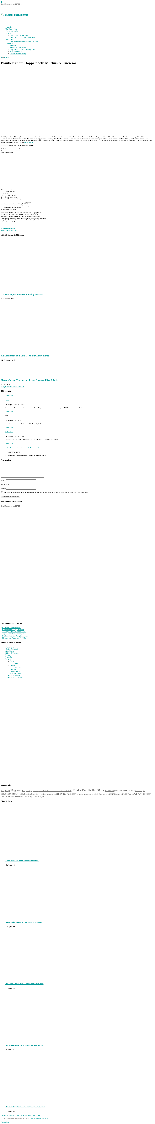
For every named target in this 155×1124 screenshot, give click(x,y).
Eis (2, 228)
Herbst (22, 794)
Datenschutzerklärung (18, 54)
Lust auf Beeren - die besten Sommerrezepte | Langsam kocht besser (23, 447)
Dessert (35, 791)
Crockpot (29, 791)
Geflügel (130, 790)
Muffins (6, 228)
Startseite (8, 27)
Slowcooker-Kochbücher (14, 677)
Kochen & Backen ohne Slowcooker (23, 37)
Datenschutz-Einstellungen (39, 1118)
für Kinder (109, 790)
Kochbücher (9, 651)
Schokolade (93, 794)
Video (7, 796)
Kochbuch (43, 794)
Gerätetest (138, 791)
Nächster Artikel (18, 387)
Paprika (79, 794)
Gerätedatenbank (8, 630)
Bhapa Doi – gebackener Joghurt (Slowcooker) (23, 922)
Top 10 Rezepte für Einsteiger (13, 634)
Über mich (9, 39)
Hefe (16, 794)
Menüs (7, 655)
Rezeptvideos (15, 671)
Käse (64, 794)
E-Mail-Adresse (6, 484)
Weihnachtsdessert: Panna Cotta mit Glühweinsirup (25, 356)
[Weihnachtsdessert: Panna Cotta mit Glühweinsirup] (32, 351)
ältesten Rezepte (29, 142)
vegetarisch (145, 793)
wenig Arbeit (23, 796)
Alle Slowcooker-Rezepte (19, 35)
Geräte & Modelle (11, 649)
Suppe (124, 793)
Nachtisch (71, 793)
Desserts (7, 57)
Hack (144, 791)
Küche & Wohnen (11, 653)
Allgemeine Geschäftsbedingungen (22, 49)
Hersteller (20, 630)
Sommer (12, 228)
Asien (2, 791)
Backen (12, 661)
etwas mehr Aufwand (60, 791)
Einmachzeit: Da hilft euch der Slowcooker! (22, 861)
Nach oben (5, 1122)
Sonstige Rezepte (16, 673)
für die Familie (82, 790)
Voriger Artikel (6, 387)
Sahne (87, 794)
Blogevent (16, 790)
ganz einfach (120, 790)
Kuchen (58, 793)
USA (137, 793)
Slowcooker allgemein (13, 675)
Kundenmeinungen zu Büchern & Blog (24, 41)
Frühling (69, 791)
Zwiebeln (35, 796)
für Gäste (98, 790)
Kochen (13, 669)
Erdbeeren (50, 791)
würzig (30, 796)
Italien (28, 794)
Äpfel (42, 796)
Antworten (9, 395)
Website (3, 488)
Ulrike (7, 400)
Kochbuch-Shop (11, 29)
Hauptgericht (8, 793)
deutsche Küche (42, 791)
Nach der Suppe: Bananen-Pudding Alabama (22, 294)
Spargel (118, 794)
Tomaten (131, 794)
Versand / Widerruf (16, 52)
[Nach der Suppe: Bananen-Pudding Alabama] (32, 290)
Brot (16, 663)
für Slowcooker (15, 667)
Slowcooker (103, 794)
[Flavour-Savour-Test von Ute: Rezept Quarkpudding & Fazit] (12, 376)
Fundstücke (9, 647)
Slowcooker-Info (11, 31)
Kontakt (13, 45)
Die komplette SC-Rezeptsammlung (15, 636)
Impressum (9, 43)
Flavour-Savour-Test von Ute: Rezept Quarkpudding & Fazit (29, 380)
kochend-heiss (9, 431)
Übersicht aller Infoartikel (11, 628)
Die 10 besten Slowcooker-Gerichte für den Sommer (25, 1107)
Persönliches (9, 657)
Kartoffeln (35, 794)
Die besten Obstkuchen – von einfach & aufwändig (24, 984)
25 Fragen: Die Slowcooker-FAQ (14, 632)
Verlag (2, 796)
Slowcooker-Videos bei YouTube (14, 638)
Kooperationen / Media (18, 47)
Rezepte (8, 33)
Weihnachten (14, 796)
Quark (83, 794)
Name (3, 481)
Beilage (7, 791)
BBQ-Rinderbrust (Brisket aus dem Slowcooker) (24, 1045)
